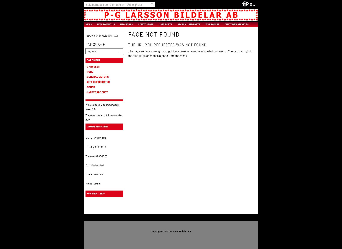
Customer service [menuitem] (236, 24)
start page (139, 56)
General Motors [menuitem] (98, 76)
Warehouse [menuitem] (212, 24)
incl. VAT (113, 36)
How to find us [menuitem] (106, 24)
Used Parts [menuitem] (165, 24)
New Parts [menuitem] (126, 24)
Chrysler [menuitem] (93, 66)
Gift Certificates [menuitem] (98, 82)
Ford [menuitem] (90, 71)
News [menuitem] (89, 24)
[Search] (152, 4)
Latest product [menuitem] (97, 92)
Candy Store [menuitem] (145, 24)
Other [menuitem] (91, 87)
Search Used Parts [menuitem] (188, 24)
